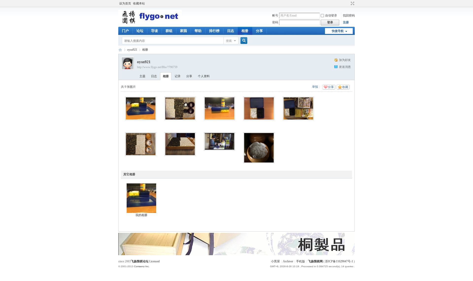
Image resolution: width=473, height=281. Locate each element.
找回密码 (349, 15)
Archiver (288, 261)
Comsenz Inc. (142, 266)
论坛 (139, 31)
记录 (178, 76)
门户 (125, 31)
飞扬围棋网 (315, 261)
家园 (183, 31)
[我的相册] (141, 198)
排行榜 (214, 31)
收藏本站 (139, 3)
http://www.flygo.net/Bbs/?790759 (157, 67)
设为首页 (125, 3)
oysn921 (132, 49)
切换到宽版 (352, 3)
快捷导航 (338, 31)
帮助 (198, 31)
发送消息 (345, 67)
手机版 (300, 261)
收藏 (345, 87)
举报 (315, 87)
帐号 (275, 15)
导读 (154, 31)
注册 (346, 22)
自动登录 (331, 15)
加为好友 (345, 60)
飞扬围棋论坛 (140, 261)
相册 (244, 31)
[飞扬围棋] (150, 23)
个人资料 (204, 76)
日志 (230, 31)
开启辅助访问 (348, 3)
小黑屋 (275, 261)
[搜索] (243, 41)
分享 (259, 31)
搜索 (229, 41)
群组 (169, 31)
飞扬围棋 (120, 49)
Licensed (154, 261)
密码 (275, 22)
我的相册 (141, 215)
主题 (142, 76)
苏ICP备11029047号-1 (339, 261)
